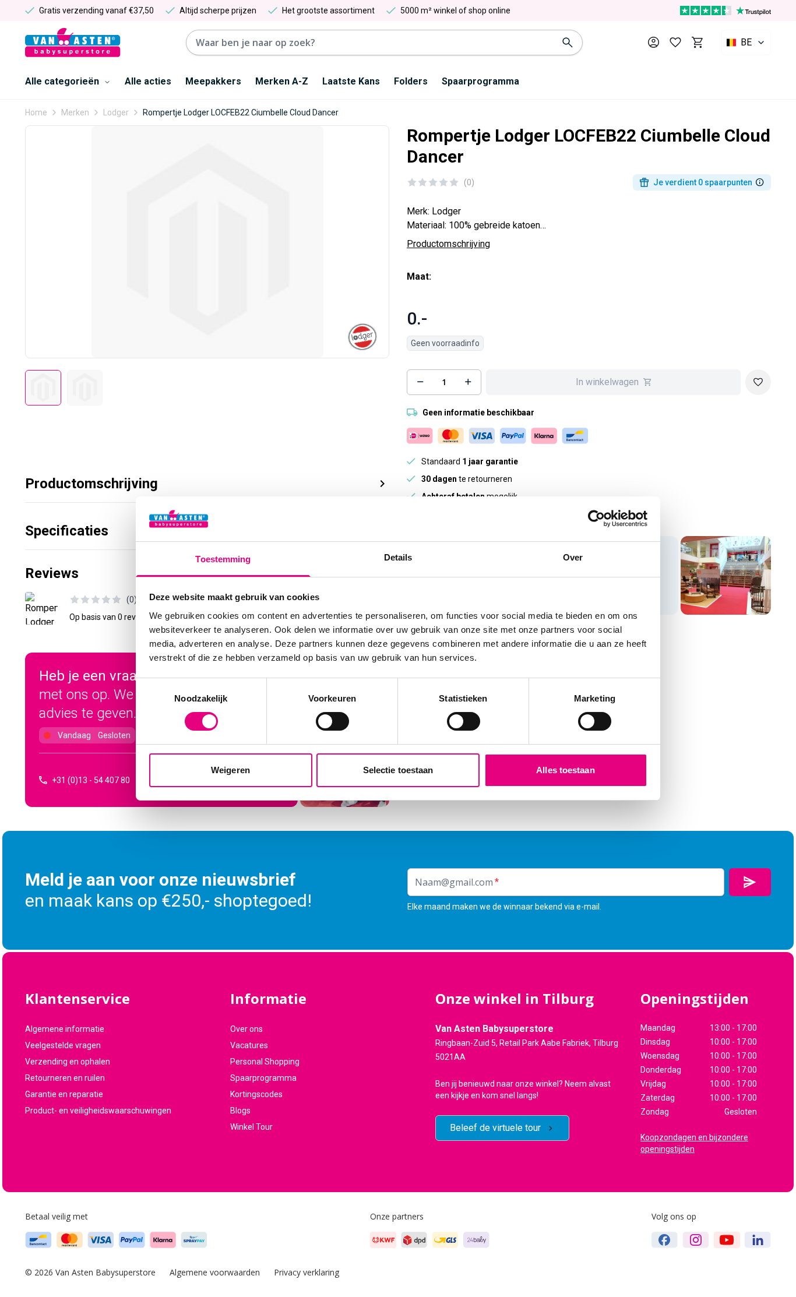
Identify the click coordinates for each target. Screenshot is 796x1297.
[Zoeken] (567, 42)
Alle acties (148, 81)
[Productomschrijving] (760, 182)
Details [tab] (398, 557)
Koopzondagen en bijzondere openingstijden (694, 1143)
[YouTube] (727, 1240)
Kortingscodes (256, 1094)
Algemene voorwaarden (215, 1272)
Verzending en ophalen (67, 1061)
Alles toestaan (565, 770)
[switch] (332, 721)
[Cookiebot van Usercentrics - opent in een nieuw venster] (596, 518)
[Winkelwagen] (697, 42)
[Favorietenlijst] (675, 43)
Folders (411, 81)
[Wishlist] (758, 382)
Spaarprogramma (480, 81)
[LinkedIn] (758, 1240)
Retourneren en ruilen (65, 1078)
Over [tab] (573, 557)
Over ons (246, 1029)
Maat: (419, 276)
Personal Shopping (265, 1061)
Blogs (240, 1110)
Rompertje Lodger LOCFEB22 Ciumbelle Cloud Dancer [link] (241, 112)
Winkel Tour (251, 1127)
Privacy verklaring (306, 1272)
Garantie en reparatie (64, 1094)
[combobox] (746, 42)
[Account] (653, 42)
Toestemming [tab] (223, 559)
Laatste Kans (351, 81)
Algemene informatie (64, 1029)
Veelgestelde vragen (63, 1045)
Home (36, 112)
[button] (207, 479)
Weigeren (230, 770)
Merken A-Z (281, 81)
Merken (75, 112)
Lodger (116, 112)
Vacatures (249, 1045)
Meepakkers (213, 81)
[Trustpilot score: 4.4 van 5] (725, 10)
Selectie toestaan (398, 770)
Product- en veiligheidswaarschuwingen (98, 1110)
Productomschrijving (448, 243)
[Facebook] (664, 1240)
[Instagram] (695, 1240)
